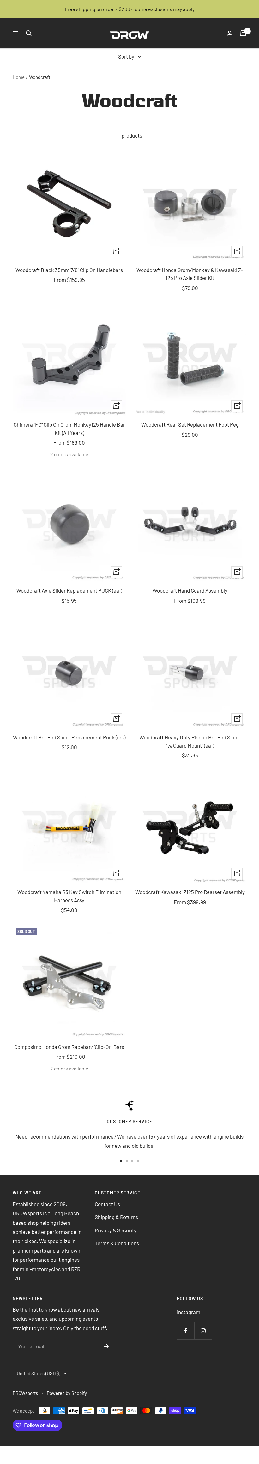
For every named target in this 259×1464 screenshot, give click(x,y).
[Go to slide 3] (132, 1161)
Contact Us (107, 1204)
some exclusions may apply (165, 9)
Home (19, 77)
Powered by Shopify (67, 1393)
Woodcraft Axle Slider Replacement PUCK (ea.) (69, 590)
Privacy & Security (115, 1230)
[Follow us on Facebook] (185, 1330)
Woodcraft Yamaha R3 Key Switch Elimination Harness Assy (69, 896)
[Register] (106, 1346)
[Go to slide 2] (127, 1161)
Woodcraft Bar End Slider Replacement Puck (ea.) (69, 737)
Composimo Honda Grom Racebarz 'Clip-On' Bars (69, 1047)
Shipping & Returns (116, 1217)
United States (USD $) (38, 1373)
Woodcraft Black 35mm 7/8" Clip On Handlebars (69, 270)
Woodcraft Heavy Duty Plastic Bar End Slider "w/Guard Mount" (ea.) (189, 741)
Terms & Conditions (117, 1243)
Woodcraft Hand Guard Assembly (190, 590)
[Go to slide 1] (121, 1161)
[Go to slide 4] (138, 1161)
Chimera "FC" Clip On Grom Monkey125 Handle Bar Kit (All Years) (69, 428)
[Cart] (243, 33)
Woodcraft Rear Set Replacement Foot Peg (190, 424)
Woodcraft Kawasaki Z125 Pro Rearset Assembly (190, 892)
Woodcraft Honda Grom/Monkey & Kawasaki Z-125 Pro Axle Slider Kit (189, 274)
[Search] (29, 33)
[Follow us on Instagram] (203, 1330)
